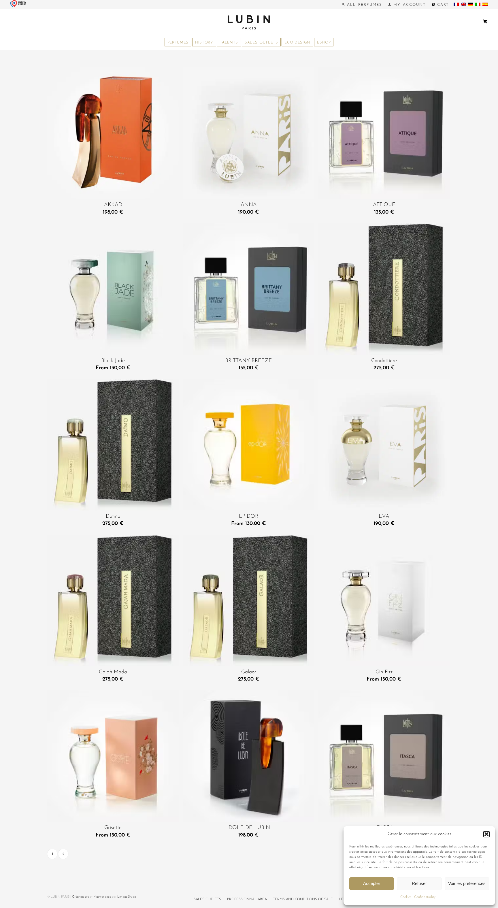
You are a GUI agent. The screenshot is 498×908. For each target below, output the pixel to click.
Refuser (419, 883)
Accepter (371, 883)
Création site (80, 896)
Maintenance (102, 896)
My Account (408, 5)
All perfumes (363, 5)
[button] (486, 834)
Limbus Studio (127, 896)
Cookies (405, 897)
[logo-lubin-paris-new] (249, 22)
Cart (442, 5)
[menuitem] (362, 4)
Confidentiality (424, 897)
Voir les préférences (467, 883)
